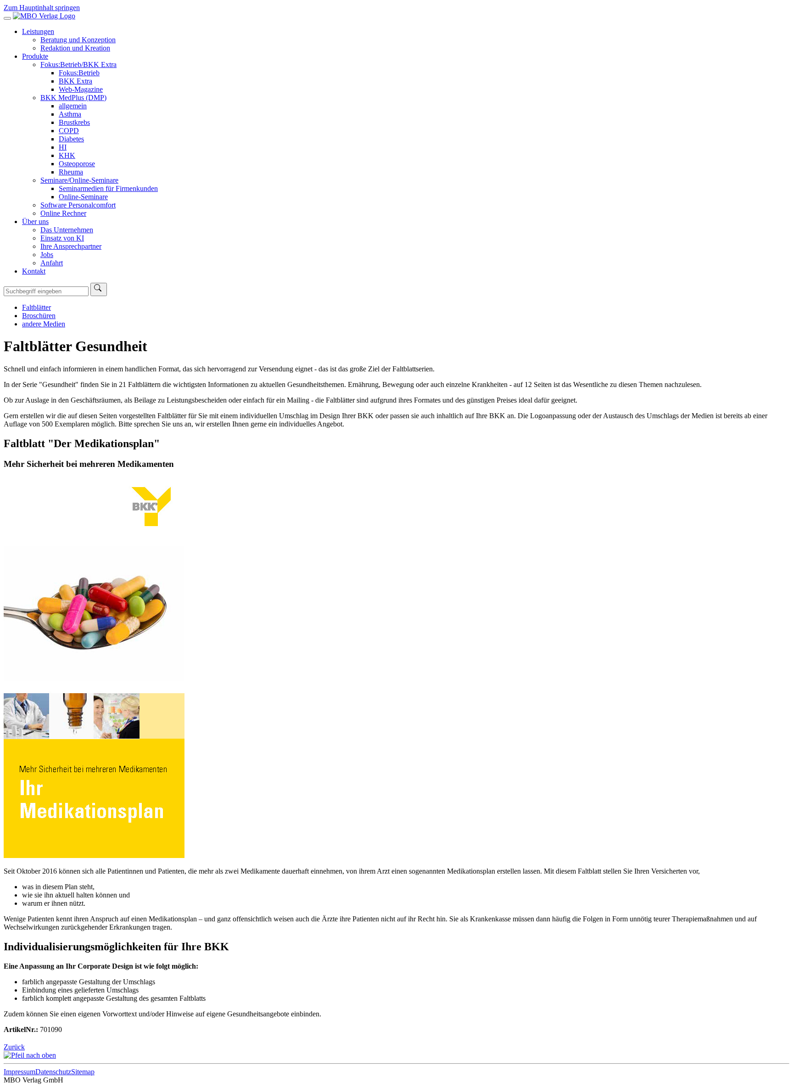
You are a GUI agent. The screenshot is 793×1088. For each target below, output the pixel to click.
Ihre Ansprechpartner (70, 246)
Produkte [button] (35, 56)
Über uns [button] (35, 221)
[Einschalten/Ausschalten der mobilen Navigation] (7, 18)
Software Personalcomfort (78, 205)
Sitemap (83, 1072)
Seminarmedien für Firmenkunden (108, 188)
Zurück (14, 1047)
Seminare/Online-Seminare (79, 180)
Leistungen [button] (38, 31)
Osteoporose (77, 164)
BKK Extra (75, 81)
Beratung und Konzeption (78, 40)
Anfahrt (51, 263)
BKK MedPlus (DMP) (73, 97)
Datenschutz (53, 1072)
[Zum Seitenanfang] (30, 1055)
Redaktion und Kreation (75, 48)
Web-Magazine (81, 89)
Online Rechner (63, 213)
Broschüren (39, 316)
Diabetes (71, 139)
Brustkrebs (74, 122)
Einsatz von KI (62, 238)
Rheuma (71, 172)
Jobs (46, 254)
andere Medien (43, 324)
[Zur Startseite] (44, 16)
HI (63, 147)
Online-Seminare (83, 197)
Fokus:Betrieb (79, 73)
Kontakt (33, 271)
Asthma (70, 114)
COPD (69, 131)
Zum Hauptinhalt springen (42, 7)
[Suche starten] (98, 289)
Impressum (19, 1072)
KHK (67, 155)
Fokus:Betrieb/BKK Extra (78, 64)
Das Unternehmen (66, 230)
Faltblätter (36, 307)
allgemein (73, 106)
